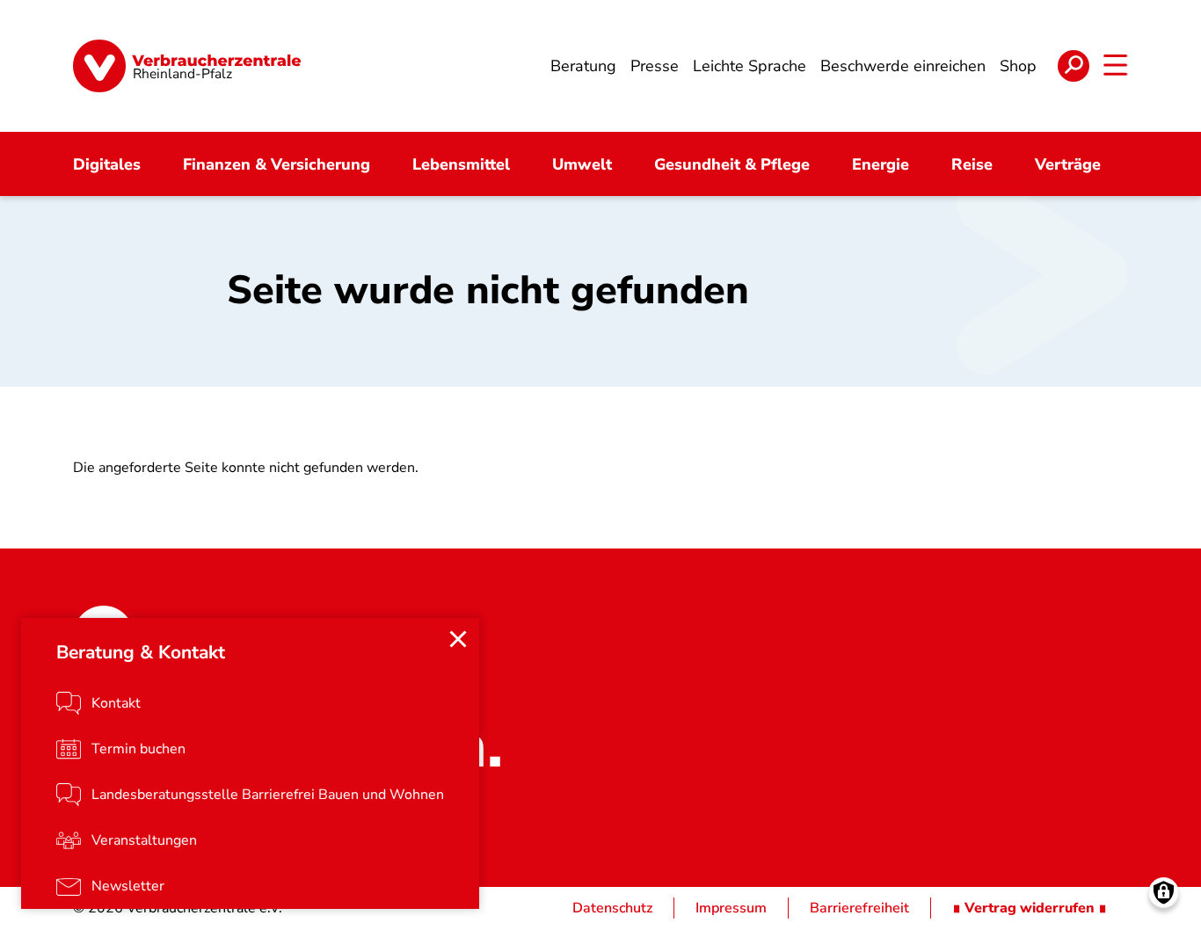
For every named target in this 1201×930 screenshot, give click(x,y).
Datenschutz (612, 908)
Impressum (731, 908)
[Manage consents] (1163, 892)
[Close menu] (458, 639)
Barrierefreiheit (859, 908)
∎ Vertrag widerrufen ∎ (1029, 908)
